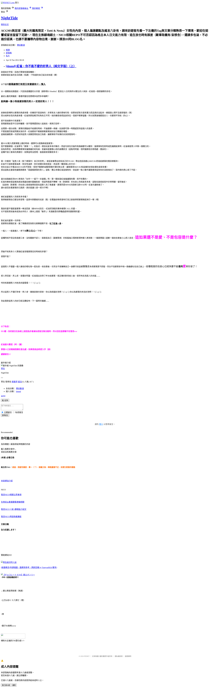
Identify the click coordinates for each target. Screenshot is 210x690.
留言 (20, 382)
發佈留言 (5, 415)
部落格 (9, 53)
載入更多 (5, 400)
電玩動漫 (21, 45)
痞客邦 (15, 382)
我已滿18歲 (6, 685)
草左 (3, 369)
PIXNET (87, 656)
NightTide (9, 18)
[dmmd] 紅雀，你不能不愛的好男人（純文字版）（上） (41, 66)
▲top (3, 396)
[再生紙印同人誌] (9, 562)
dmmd (18, 391)
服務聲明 (128, 656)
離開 (14, 685)
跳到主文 (5, 24)
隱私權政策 (119, 656)
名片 (8, 56)
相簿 (8, 50)
